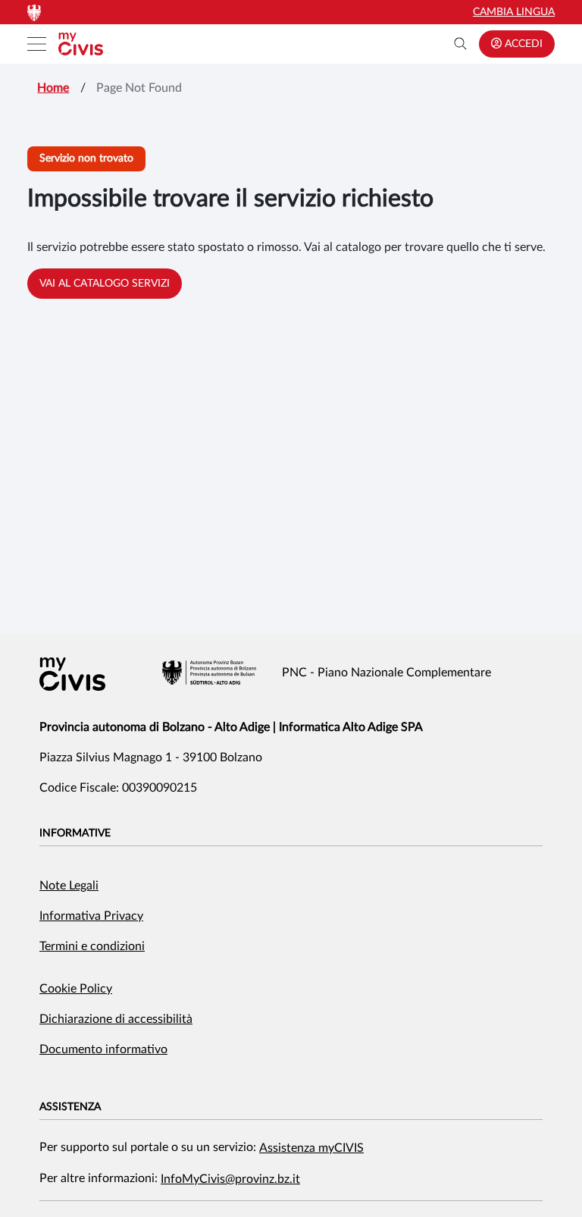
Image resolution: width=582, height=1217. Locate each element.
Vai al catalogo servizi (104, 283)
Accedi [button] (522, 44)
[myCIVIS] (72, 674)
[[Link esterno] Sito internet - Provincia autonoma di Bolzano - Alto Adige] (209, 672)
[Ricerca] (461, 44)
